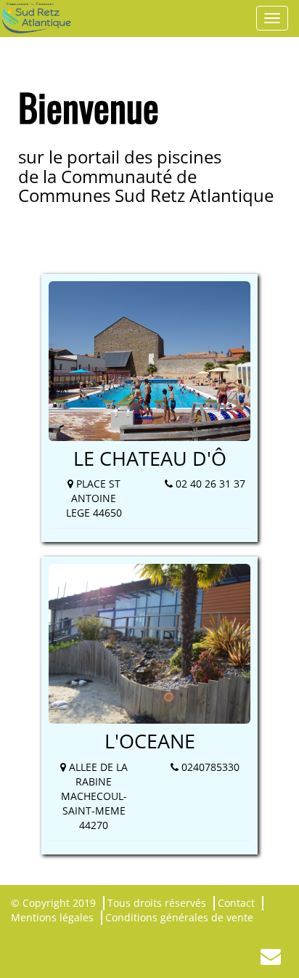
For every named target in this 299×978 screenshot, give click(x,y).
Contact (236, 903)
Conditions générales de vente (179, 917)
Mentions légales (52, 917)
